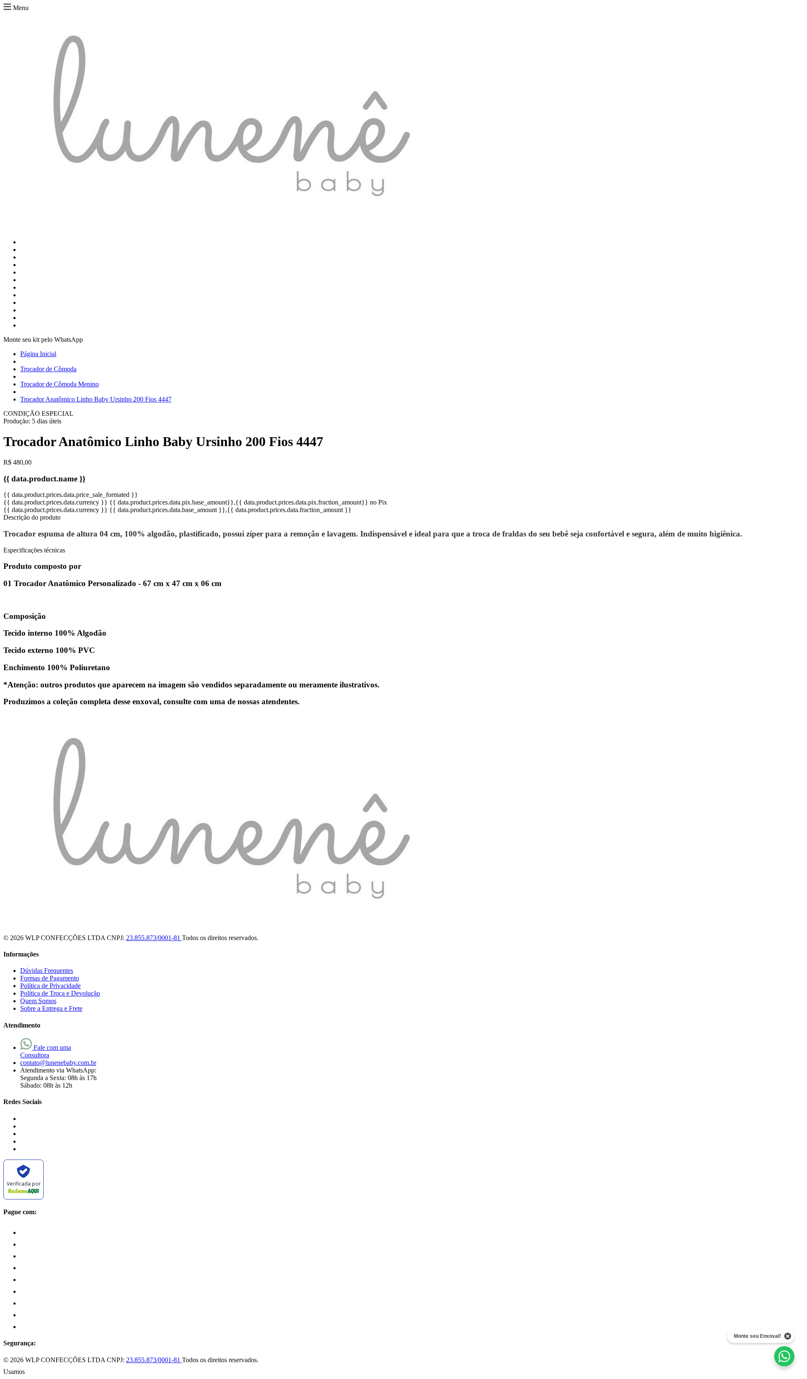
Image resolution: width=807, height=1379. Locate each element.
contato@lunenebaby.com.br (58, 1062)
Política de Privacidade (50, 985)
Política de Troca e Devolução (60, 993)
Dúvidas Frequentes (46, 970)
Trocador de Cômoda (48, 368)
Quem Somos (38, 1000)
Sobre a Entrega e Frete (51, 1008)
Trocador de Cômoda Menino (59, 384)
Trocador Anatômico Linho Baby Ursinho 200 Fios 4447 (95, 399)
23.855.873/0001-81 (154, 937)
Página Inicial (38, 353)
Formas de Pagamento (49, 978)
